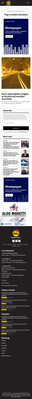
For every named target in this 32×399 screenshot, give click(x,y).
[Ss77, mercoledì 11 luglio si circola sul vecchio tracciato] (16, 73)
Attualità (4, 91)
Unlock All (16, 128)
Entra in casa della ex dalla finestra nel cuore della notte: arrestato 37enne (11, 163)
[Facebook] (13, 241)
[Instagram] (16, 241)
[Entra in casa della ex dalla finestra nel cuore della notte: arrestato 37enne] (25, 162)
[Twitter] (19, 241)
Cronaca (5, 159)
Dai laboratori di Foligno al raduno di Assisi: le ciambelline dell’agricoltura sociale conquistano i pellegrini (15, 294)
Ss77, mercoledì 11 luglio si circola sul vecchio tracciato (15, 96)
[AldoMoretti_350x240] (13, 221)
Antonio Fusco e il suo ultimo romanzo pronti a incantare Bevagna (11, 154)
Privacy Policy (23, 132)
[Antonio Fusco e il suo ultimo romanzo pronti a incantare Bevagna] (25, 153)
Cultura (5, 151)
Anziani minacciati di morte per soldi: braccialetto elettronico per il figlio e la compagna (11, 171)
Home (9, 11)
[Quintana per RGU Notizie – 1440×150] (16, 225)
